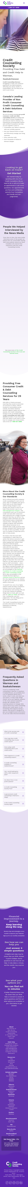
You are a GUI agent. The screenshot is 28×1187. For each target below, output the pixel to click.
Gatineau (11, 1114)
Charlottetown (11, 1126)
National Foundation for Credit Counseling (13, 570)
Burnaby (11, 1074)
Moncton (11, 1120)
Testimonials (11, 1033)
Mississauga (11, 1105)
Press (16, 1035)
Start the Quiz (14, 973)
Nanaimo (11, 1079)
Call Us (21, 651)
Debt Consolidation (11, 1050)
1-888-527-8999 (13, 7)
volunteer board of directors (11, 577)
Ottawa (11, 1101)
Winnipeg (11, 1096)
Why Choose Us (11, 1028)
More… (14, 1173)
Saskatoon (11, 1091)
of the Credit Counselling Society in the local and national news (14, 351)
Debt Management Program (11, 510)
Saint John (11, 1121)
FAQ (11, 1059)
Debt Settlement (11, 1047)
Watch (19, 278)
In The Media (9, 1035)
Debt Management (11, 1048)
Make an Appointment (14, 202)
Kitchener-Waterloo (11, 1108)
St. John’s (11, 1135)
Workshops (11, 1062)
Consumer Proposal (11, 1051)
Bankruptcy (11, 1053)
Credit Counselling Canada (13, 572)
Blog (11, 1063)
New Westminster (11, 1076)
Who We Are (11, 1030)
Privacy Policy (8, 1170)
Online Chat (8, 651)
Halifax (11, 1130)
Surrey (11, 1077)
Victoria (11, 1078)
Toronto (11, 1103)
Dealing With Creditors (11, 1045)
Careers (11, 1038)
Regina (11, 1092)
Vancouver (11, 1073)
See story (13, 310)
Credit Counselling (11, 1031)
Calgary (11, 1088)
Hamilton (11, 1106)
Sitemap (11, 1065)
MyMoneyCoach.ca (11, 1067)
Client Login (11, 1036)
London (11, 1109)
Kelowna (11, 1081)
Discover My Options (14, 1011)
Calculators (11, 1060)
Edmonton (11, 1086)
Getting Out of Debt (11, 1043)
